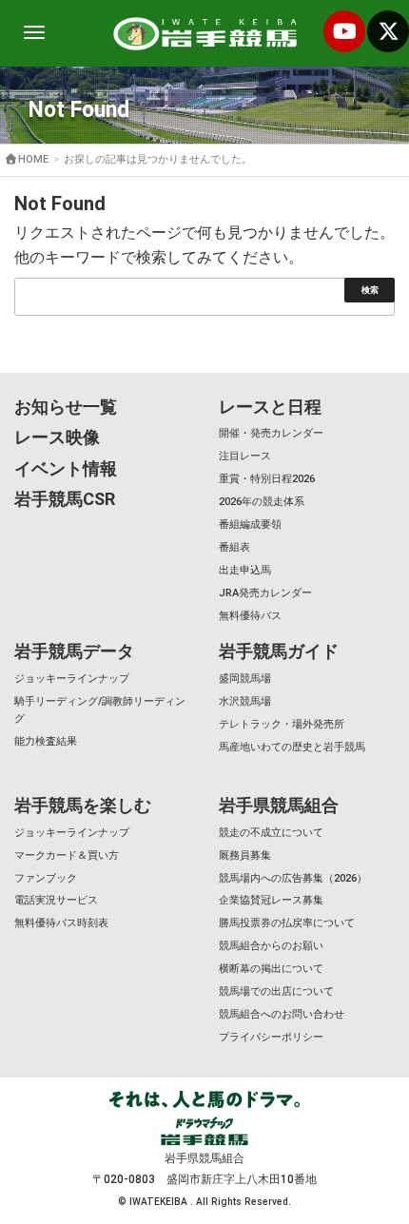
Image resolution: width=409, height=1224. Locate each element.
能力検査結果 (45, 741)
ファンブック (45, 878)
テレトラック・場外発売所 (281, 724)
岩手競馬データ (74, 651)
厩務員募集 (245, 855)
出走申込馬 (245, 570)
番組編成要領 (250, 524)
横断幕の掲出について (271, 968)
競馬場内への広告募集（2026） (293, 878)
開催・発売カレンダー (271, 433)
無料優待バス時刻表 (61, 923)
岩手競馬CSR (64, 499)
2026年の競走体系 (261, 501)
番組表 (234, 547)
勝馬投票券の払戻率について (287, 923)
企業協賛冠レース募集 (271, 900)
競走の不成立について (271, 832)
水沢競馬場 (245, 701)
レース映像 (57, 437)
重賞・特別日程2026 (267, 479)
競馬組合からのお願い (271, 946)
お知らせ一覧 (65, 407)
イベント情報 (65, 468)
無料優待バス (250, 616)
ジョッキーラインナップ (71, 678)
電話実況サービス (56, 900)
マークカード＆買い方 (66, 855)
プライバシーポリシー (271, 1037)
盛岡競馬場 (245, 678)
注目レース (245, 456)
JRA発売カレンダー (265, 593)
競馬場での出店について (276, 991)
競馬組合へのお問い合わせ (281, 1014)
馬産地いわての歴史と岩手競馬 (292, 747)
